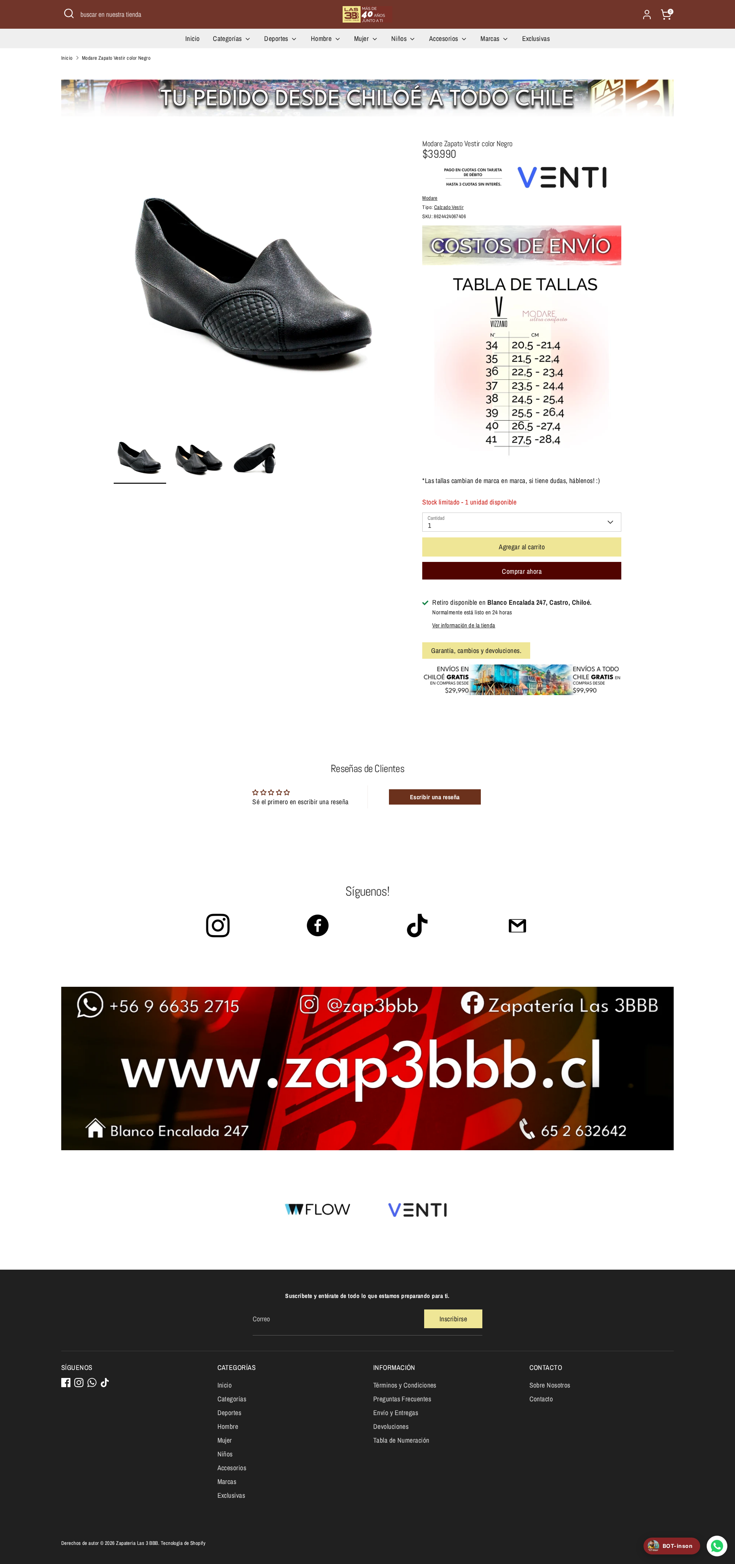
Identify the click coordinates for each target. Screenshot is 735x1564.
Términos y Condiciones (404, 1385)
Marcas (490, 38)
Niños (399, 38)
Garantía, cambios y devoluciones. (476, 650)
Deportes (277, 38)
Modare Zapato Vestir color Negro (116, 57)
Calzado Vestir (449, 207)
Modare (430, 197)
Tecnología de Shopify (183, 1543)
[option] (257, 285)
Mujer (362, 38)
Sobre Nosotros (549, 1385)
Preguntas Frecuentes (402, 1399)
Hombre (322, 38)
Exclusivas (536, 38)
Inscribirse (453, 1319)
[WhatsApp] (91, 1382)
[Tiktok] (104, 1382)
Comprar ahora (522, 571)
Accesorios (444, 38)
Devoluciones (390, 1426)
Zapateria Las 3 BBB (137, 1543)
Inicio (192, 38)
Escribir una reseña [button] (435, 797)
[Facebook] (65, 1382)
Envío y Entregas (395, 1412)
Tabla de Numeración (401, 1440)
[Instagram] (78, 1382)
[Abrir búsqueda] (69, 13)
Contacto (541, 1399)
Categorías (228, 38)
